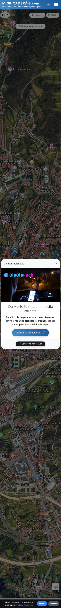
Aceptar (42, 604)
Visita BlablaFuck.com (28, 332)
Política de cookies (24, 605)
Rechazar (54, 604)
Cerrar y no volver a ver (31, 344)
